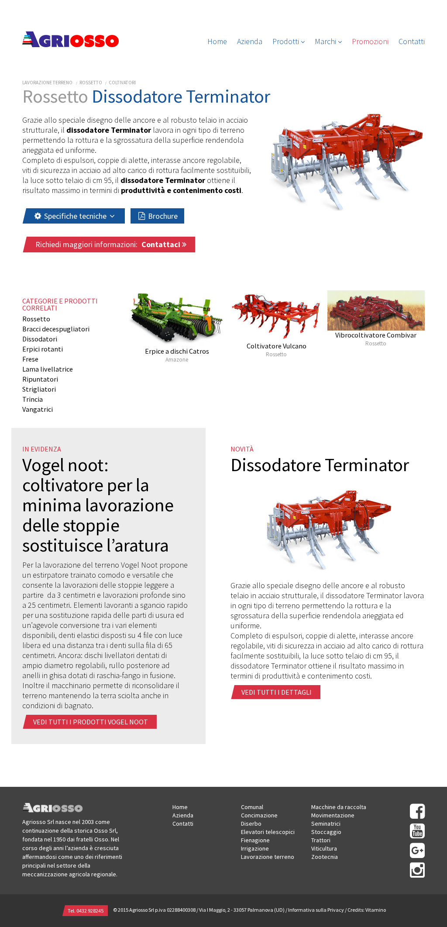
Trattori (320, 840)
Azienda (249, 41)
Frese (30, 359)
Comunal (252, 807)
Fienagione (255, 840)
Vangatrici (37, 409)
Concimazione (259, 815)
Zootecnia (324, 857)
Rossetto (90, 82)
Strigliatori (39, 389)
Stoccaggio (326, 832)
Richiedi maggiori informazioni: (108, 244)
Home (217, 41)
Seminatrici (325, 823)
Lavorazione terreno (47, 82)
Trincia (32, 399)
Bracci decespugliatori (55, 328)
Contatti (412, 41)
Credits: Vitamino (366, 909)
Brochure (162, 216)
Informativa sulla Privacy (316, 909)
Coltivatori (122, 82)
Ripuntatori (40, 379)
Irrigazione (255, 848)
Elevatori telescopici (268, 832)
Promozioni (370, 41)
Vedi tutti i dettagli (276, 692)
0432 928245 (89, 910)
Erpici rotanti (42, 349)
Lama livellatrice (47, 369)
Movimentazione (332, 815)
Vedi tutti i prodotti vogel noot (90, 721)
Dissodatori (39, 338)
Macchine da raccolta (338, 807)
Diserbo (251, 823)
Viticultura (324, 848)
